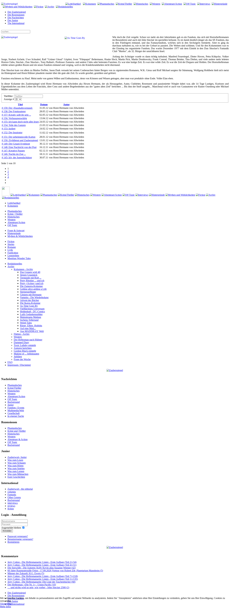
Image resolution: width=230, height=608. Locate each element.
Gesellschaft (14, 413)
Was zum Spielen (16, 468)
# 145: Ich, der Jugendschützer (17, 157)
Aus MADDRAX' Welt (32, 331)
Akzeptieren (6, 603)
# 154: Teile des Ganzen (14, 125)
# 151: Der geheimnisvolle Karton (18, 137)
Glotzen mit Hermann (30, 294)
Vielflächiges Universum (32, 308)
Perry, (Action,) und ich (31, 283)
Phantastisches (15, 211)
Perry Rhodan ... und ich (32, 280)
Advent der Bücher (29, 300)
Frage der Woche (22, 359)
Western (11, 219)
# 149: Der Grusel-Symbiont (16, 143)
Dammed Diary (21, 342)
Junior (11, 405)
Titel (20, 104)
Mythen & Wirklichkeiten (20, 236)
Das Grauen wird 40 (30, 272)
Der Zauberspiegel (17, 12)
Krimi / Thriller (15, 214)
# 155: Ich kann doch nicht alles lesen (20, 121)
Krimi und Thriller (17, 431)
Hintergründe (14, 233)
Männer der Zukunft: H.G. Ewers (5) (26, 573)
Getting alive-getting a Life (33, 289)
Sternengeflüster (28, 291)
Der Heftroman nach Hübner (28, 339)
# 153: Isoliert (8, 128)
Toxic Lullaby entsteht (25, 345)
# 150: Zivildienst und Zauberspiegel (20, 140)
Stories (11, 244)
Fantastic (12, 494)
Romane (12, 247)
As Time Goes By (29, 306)
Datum (44, 104)
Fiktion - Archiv (22, 334)
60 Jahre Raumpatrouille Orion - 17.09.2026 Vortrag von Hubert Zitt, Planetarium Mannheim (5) (55, 570)
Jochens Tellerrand (29, 320)
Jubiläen (18, 356)
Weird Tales (26, 322)
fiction (11, 508)
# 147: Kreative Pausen (13, 150)
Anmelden (7, 531)
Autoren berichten (23, 348)
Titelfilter (9, 96)
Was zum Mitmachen (18, 474)
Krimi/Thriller (14, 388)
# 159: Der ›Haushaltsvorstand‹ (17, 108)
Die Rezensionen (16, 14)
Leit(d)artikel (14, 203)
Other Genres (14, 497)
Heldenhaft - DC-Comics (32, 311)
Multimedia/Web (16, 410)
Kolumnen (13, 205)
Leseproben (13, 255)
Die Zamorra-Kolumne (31, 286)
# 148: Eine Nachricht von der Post (19, 147)
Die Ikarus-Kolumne (30, 303)
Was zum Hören (15, 465)
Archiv (11, 266)
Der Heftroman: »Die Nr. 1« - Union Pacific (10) (32, 584)
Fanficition (13, 252)
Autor (66, 104)
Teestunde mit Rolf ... (30, 277)
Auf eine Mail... (28, 328)
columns (12, 491)
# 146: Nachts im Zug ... (14, 154)
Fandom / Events (16, 407)
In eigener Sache (16, 416)
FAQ (10, 362)
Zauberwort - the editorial (20, 489)
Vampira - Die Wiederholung (34, 297)
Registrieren (13, 542)
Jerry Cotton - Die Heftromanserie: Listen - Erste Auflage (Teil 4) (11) (42, 565)
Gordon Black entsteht (25, 351)
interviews (13, 503)
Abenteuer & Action (18, 439)
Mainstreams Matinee (30, 317)
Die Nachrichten (16, 17)
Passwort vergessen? (18, 536)
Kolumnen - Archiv (23, 269)
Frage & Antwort (16, 230)
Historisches (14, 216)
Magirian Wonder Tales (19, 258)
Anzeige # (9, 99)
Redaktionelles (15, 263)
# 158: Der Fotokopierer (14, 111)
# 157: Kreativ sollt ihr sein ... (16, 115)
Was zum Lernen (16, 471)
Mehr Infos (5, 606)
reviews (11, 506)
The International (16, 23)
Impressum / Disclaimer (19, 365)
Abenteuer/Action (16, 222)
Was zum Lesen (15, 460)
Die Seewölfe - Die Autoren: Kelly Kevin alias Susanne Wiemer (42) (42, 567)
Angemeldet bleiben (11, 527)
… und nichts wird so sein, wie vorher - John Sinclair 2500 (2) (38, 587)
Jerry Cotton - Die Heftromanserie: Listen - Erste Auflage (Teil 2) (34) (42, 562)
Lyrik (10, 250)
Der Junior (13, 20)
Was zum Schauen (17, 463)
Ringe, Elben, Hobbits (31, 325)
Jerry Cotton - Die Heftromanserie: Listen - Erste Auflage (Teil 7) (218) (43, 576)
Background (14, 402)
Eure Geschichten (16, 477)
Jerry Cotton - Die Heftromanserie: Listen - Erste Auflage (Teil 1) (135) (43, 579)
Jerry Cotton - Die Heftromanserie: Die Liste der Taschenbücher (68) (41, 581)
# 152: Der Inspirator (12, 132)
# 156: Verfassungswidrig (14, 118)
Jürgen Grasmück (28, 275)
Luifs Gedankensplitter (31, 314)
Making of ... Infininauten (26, 353)
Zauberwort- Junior (17, 457)
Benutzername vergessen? (20, 539)
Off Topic (12, 225)
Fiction (11, 241)
